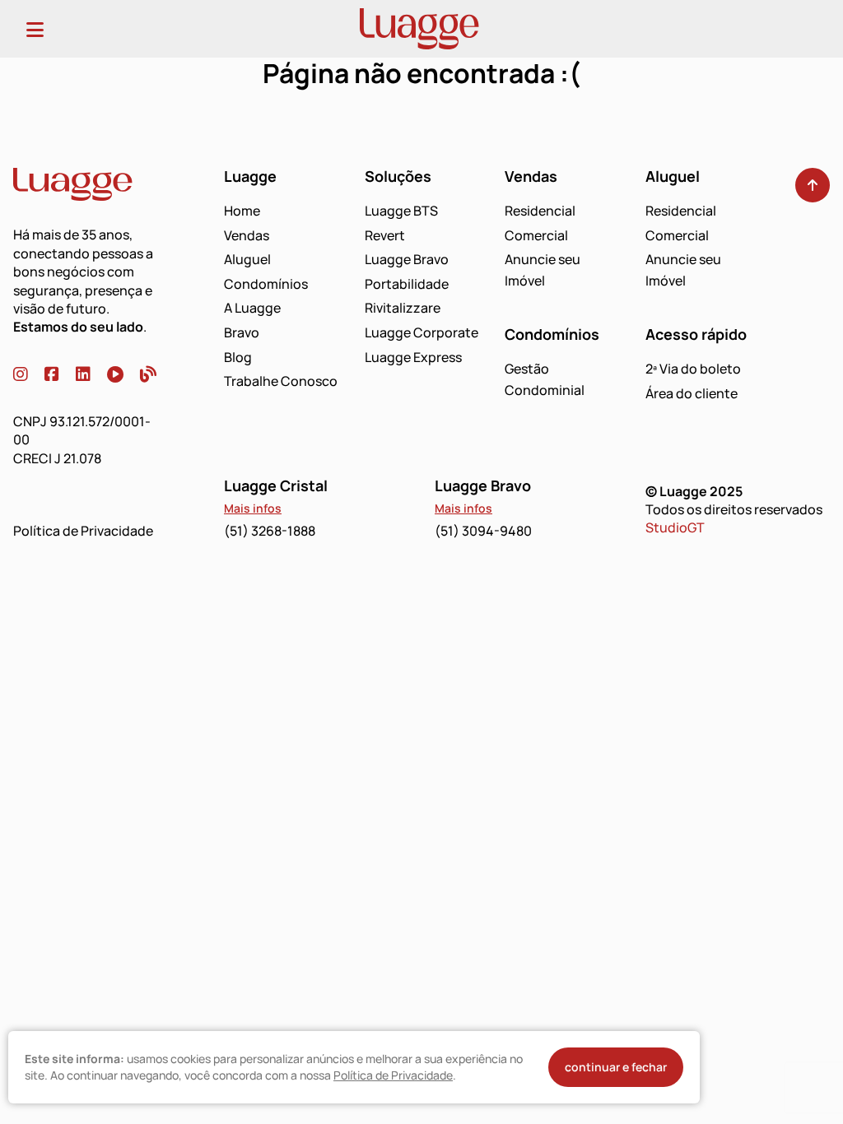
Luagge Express (413, 357)
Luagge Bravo (407, 259)
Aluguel (247, 259)
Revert (385, 235)
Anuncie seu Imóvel (542, 270)
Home (242, 211)
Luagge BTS (401, 211)
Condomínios (266, 284)
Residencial (540, 211)
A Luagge (252, 308)
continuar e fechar (616, 1067)
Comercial (536, 235)
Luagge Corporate (421, 332)
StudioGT (675, 527)
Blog (238, 357)
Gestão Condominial (545, 379)
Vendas (246, 235)
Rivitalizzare (402, 308)
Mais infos (253, 508)
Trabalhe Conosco (281, 381)
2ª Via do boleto (693, 369)
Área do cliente (691, 393)
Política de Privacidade (83, 531)
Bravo (241, 332)
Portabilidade (407, 284)
